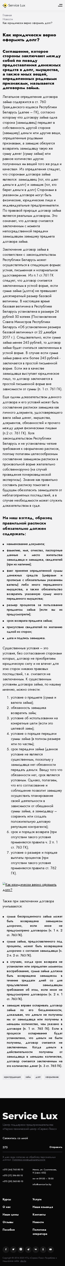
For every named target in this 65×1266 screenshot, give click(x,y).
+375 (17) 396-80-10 (13, 1175)
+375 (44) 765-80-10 (13, 1169)
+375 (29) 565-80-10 (13, 1181)
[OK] (43, 1249)
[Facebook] (6, 1249)
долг (38, 1077)
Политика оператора (40, 1232)
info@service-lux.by (42, 1184)
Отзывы (8, 1222)
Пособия (9, 1230)
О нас (7, 1207)
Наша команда (43, 1207)
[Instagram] (21, 1249)
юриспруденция (12, 1077)
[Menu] (60, 5)
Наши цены (11, 1215)
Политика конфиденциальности (28, 1159)
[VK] (35, 1249)
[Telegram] (28, 1249)
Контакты (39, 1215)
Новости (38, 1222)
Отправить (55, 1147)
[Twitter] (13, 1249)
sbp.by (23, 1261)
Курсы (7, 1199)
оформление (52, 1077)
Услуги (37, 1199)
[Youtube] (50, 1249)
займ (28, 1077)
